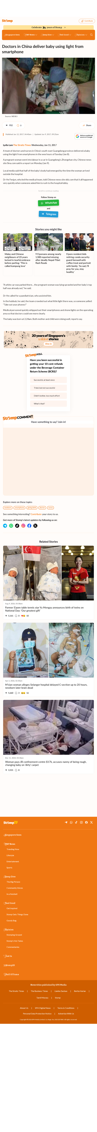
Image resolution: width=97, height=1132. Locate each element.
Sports (9, 867)
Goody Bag (11, 920)
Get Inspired (12, 908)
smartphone (19, 508)
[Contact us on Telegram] (5, 526)
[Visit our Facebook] (29, 526)
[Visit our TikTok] (17, 526)
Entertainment (13, 861)
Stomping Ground (14, 935)
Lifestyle (10, 855)
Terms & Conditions (65, 1008)
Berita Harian (80, 991)
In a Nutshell (12, 894)
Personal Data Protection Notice (37, 1013)
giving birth (32, 508)
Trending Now (13, 849)
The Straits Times (22, 145)
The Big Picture (13, 882)
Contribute (88, 21)
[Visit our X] (35, 526)
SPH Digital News (43, 1008)
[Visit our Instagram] (23, 526)
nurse (50, 508)
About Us (24, 1008)
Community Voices (15, 888)
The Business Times (39, 991)
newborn (7, 508)
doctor (42, 508)
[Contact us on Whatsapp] (11, 526)
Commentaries (13, 947)
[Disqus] (48, 461)
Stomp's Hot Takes (15, 941)
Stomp (58, 997)
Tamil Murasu (42, 997)
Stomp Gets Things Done (17, 914)
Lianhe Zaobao (61, 991)
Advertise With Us (66, 1013)
